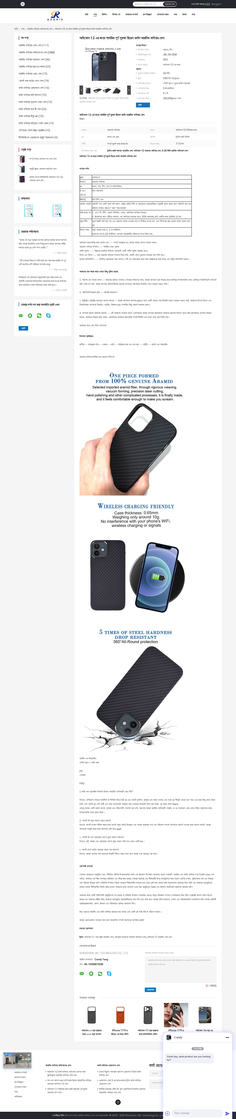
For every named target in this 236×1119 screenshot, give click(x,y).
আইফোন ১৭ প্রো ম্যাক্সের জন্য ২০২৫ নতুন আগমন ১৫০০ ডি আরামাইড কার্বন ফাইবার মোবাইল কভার (92, 1032)
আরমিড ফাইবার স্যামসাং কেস (31, 59)
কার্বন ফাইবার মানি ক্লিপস (30, 95)
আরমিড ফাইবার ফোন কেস (30, 45)
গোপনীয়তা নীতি (58, 1115)
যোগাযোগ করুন (163, 14)
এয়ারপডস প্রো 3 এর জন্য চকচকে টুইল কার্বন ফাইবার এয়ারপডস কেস (120, 1082)
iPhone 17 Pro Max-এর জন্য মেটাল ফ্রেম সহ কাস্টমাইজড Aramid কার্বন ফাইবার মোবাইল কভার (176, 1032)
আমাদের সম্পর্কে (131, 14)
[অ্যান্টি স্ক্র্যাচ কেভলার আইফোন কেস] (22, 169)
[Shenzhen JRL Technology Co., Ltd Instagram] (23, 4)
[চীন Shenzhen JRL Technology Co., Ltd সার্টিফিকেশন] (28, 210)
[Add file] (167, 1113)
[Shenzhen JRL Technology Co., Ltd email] (23, 315)
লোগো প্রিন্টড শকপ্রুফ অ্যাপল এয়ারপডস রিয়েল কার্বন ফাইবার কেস (120, 1073)
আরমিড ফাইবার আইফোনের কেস (39, 28)
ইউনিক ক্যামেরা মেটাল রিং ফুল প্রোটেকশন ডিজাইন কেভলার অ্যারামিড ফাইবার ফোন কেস (122, 1091)
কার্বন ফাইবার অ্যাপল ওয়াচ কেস (33, 102)
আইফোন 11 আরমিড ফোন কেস (159, 937)
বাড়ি (86, 14)
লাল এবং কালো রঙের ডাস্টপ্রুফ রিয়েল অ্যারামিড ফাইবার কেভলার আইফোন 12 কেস (69, 1082)
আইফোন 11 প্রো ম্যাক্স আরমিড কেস (98, 937)
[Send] (227, 1113)
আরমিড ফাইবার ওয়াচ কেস (30, 73)
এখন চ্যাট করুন (197, 4)
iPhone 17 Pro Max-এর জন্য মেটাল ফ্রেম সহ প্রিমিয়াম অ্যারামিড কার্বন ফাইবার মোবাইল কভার (120, 1032)
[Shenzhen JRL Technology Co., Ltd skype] (50, 315)
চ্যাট (139, 105)
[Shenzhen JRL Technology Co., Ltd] (55, 15)
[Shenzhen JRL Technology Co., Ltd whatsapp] (32, 315)
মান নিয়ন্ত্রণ (147, 14)
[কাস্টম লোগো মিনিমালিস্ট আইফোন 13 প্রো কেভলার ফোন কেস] (22, 179)
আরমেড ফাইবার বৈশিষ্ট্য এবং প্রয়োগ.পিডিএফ (97, 356)
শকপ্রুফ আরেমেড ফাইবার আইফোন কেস (130, 937)
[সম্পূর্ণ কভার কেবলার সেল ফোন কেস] (22, 159)
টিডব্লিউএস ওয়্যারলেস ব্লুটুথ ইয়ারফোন (36, 137)
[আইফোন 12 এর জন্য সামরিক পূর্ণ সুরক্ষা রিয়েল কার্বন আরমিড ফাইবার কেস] (103, 64)
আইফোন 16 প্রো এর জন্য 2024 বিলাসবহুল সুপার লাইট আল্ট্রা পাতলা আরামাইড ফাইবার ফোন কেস (204, 1032)
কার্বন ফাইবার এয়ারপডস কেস (31, 87)
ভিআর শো (116, 14)
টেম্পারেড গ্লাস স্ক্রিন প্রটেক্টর (32, 130)
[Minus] (227, 1037)
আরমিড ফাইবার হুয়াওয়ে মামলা (32, 66)
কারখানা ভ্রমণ (20, 1077)
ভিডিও (104, 14)
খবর (175, 14)
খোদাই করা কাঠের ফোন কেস (31, 80)
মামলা (184, 14)
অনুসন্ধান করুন (170, 4)
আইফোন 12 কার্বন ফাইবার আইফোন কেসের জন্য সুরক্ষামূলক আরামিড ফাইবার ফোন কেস (66, 1073)
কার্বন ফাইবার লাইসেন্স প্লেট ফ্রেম (33, 123)
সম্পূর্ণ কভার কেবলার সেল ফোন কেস (42, 158)
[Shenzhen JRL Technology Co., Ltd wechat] (41, 315)
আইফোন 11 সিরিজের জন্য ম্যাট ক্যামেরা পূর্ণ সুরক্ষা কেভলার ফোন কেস (67, 1091)
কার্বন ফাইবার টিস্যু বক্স (28, 116)
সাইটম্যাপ (18, 1096)
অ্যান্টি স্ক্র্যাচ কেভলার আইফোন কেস (42, 168)
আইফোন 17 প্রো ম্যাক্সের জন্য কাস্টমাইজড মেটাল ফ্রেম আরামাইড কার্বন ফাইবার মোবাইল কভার (148, 1032)
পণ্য (95, 14)
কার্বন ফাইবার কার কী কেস (30, 109)
